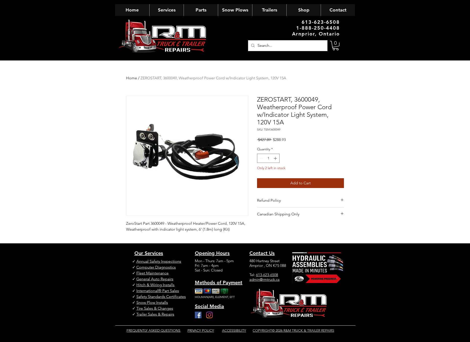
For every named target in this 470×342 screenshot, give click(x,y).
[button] (335, 45)
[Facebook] (198, 315)
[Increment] (276, 158)
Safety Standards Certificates (161, 296)
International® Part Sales (157, 290)
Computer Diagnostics (156, 267)
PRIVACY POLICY (201, 330)
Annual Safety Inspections (158, 261)
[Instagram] (209, 315)
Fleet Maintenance (152, 273)
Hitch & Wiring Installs (155, 285)
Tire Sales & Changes (154, 308)
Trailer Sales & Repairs (155, 314)
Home (131, 78)
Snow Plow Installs (152, 302)
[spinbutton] (268, 158)
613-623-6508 (267, 274)
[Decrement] (261, 158)
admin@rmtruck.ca (264, 279)
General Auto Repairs (154, 279)
